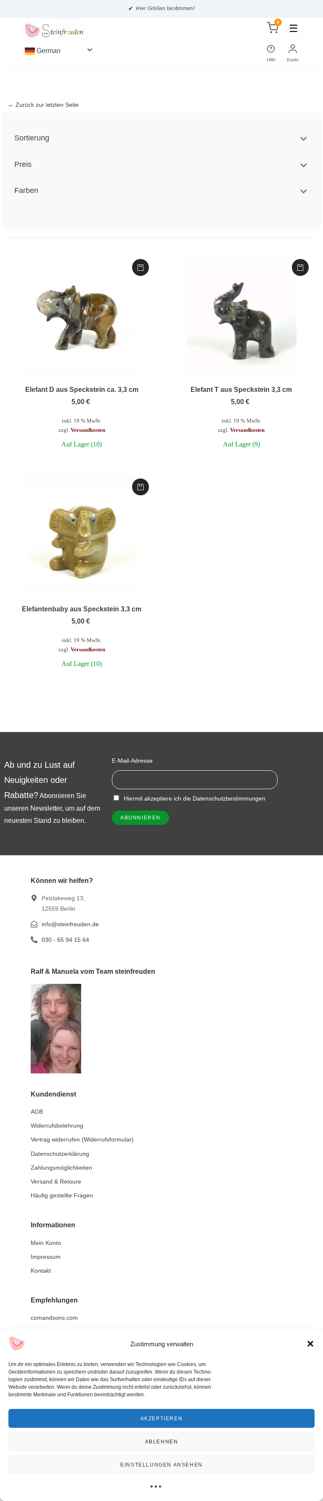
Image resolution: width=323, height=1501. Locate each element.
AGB (37, 1111)
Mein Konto (46, 1242)
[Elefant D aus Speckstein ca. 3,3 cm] (81, 315)
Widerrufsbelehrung (57, 1125)
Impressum (46, 1256)
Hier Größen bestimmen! (161, 8)
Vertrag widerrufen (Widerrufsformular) (82, 1139)
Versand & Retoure (56, 1181)
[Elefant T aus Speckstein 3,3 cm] (241, 315)
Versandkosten (88, 430)
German (48, 50)
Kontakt (41, 1270)
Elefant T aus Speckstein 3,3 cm (241, 389)
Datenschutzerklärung (60, 1153)
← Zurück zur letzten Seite (43, 105)
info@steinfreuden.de (70, 924)
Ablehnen (161, 1442)
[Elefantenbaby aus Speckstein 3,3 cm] (81, 534)
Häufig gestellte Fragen (62, 1195)
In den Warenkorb (140, 267)
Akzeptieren (161, 1419)
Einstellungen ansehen (161, 1465)
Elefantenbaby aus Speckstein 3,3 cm (81, 609)
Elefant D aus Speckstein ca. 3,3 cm (81, 389)
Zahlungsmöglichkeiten (61, 1167)
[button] (310, 1344)
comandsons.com (54, 1317)
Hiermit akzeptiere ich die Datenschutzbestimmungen (193, 798)
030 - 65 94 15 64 (65, 939)
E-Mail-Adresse (132, 760)
